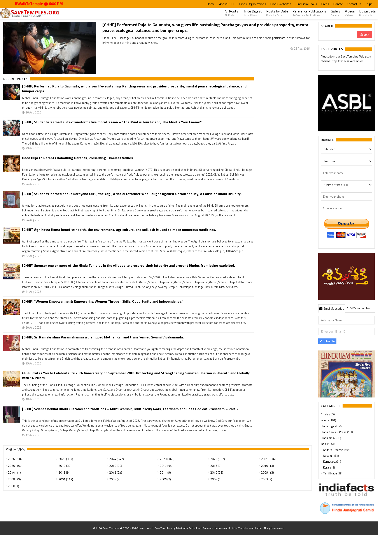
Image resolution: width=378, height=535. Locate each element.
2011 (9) (165, 472)
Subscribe (328, 341)
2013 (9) (64, 472)
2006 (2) (114, 479)
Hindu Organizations (252, 4)
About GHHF (227, 4)
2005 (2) (165, 479)
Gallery (336, 13)
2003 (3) (266, 479)
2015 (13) (267, 465)
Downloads (367, 13)
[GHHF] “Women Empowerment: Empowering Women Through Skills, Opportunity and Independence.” (102, 301)
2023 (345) (167, 459)
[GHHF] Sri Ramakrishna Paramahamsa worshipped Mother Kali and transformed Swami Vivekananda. (103, 337)
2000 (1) (13, 486)
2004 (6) (215, 479)
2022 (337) (217, 459)
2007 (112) (65, 479)
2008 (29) (14, 479)
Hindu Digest (252, 13)
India (324, 444)
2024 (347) (116, 459)
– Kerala (326, 467)
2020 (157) (15, 465)
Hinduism (327, 438)
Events (325, 420)
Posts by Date (277, 13)
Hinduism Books (306, 4)
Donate (338, 4)
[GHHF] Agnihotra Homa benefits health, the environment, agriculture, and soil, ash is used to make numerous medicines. (119, 229)
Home (211, 4)
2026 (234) (15, 459)
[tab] (331, 308)
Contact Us (354, 4)
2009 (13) (267, 472)
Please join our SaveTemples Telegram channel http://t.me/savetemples (346, 58)
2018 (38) (115, 465)
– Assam (326, 455)
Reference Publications (309, 13)
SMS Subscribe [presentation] (359, 308)
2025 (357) (65, 459)
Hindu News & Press (334, 432)
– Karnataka (328, 461)
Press (325, 4)
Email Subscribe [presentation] (333, 308)
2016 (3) (215, 465)
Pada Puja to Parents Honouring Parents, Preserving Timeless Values (77, 157)
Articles (326, 414)
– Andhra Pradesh (332, 450)
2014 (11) (14, 472)
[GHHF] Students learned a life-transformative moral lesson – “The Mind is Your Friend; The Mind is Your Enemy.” (112, 122)
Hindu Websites (280, 4)
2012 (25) (115, 472)
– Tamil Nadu (329, 473)
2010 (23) (216, 472)
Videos (350, 13)
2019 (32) (64, 465)
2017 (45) (166, 465)
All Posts (231, 13)
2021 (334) (268, 459)
